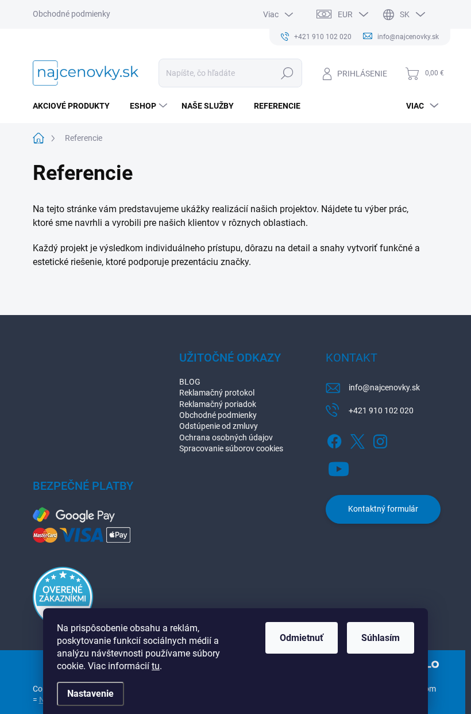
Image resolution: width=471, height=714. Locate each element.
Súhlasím (380, 637)
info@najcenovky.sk (384, 387)
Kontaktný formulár (383, 508)
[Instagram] (380, 439)
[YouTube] (339, 466)
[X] (357, 439)
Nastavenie (90, 693)
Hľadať (287, 73)
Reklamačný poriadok (217, 404)
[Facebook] (334, 439)
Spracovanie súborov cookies (231, 448)
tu (156, 666)
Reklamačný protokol (216, 392)
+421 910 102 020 (381, 410)
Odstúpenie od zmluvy (218, 426)
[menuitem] (75, 106)
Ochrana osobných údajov (226, 437)
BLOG (189, 381)
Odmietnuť (301, 637)
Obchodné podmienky (71, 13)
